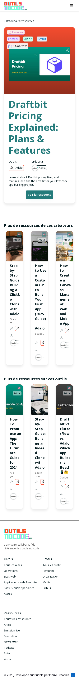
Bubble (39, 675)
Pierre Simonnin (59, 675)
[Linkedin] (73, 675)
